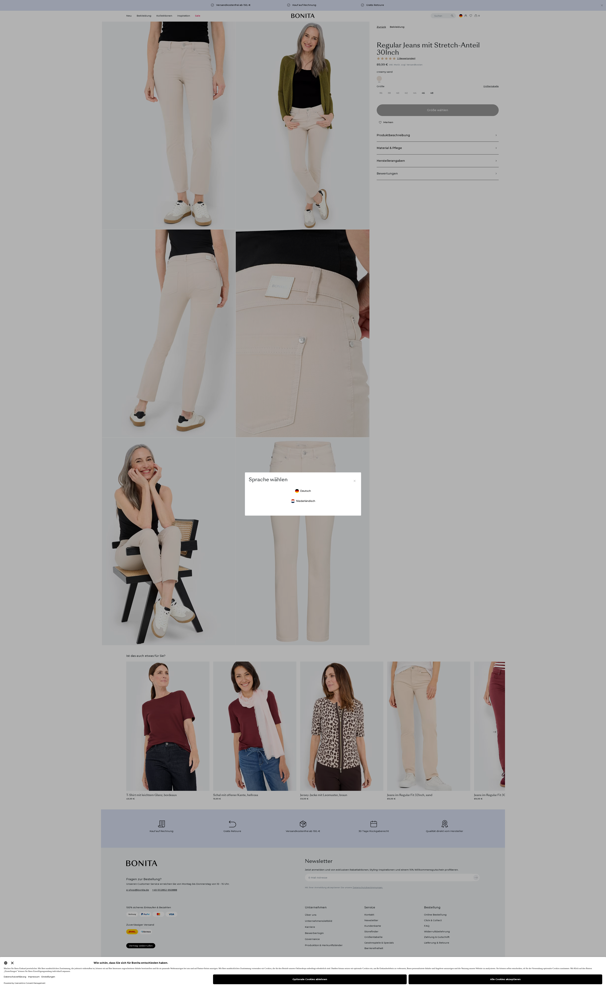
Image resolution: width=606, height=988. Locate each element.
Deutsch (305, 490)
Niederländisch (305, 501)
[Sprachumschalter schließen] (354, 481)
